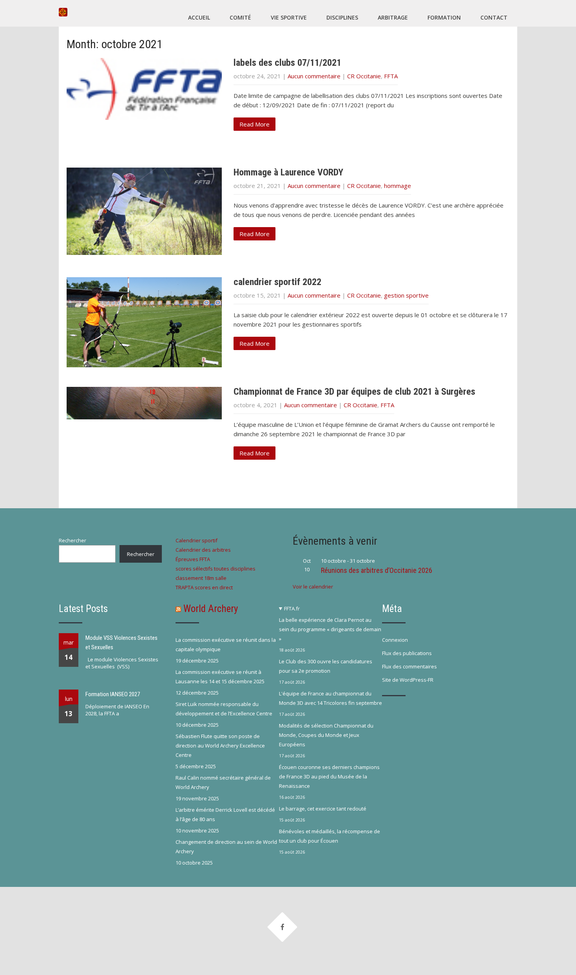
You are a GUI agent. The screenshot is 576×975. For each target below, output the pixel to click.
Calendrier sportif (196, 540)
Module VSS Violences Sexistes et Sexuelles (121, 642)
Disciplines (342, 17)
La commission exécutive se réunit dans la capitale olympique (226, 644)
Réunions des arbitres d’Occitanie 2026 (376, 570)
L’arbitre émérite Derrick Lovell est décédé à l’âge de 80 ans (225, 814)
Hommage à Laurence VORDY (288, 172)
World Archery (210, 608)
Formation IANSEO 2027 (112, 694)
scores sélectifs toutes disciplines (215, 568)
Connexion (395, 639)
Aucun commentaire (314, 76)
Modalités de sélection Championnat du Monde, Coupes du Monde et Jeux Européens (326, 735)
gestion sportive (406, 295)
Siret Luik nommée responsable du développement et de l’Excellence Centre (224, 709)
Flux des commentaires (409, 666)
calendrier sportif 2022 (277, 281)
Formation (444, 17)
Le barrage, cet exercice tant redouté (322, 808)
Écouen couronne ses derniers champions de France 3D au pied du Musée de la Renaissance (329, 776)
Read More (254, 124)
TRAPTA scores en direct (204, 587)
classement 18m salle (201, 577)
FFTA (391, 76)
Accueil (199, 17)
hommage (397, 186)
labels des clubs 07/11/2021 (287, 62)
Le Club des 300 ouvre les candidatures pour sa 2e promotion (325, 666)
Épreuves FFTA (193, 559)
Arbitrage (393, 17)
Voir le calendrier (313, 586)
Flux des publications (407, 653)
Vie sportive (289, 17)
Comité (240, 17)
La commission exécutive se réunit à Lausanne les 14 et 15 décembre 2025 (220, 676)
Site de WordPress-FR (407, 679)
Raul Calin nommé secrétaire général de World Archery (223, 782)
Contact (493, 17)
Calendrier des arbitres (203, 549)
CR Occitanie (364, 76)
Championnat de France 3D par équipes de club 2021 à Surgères (354, 391)
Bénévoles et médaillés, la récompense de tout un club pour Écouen (329, 836)
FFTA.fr (292, 608)
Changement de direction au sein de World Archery (226, 846)
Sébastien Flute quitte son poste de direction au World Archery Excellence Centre (220, 745)
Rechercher (72, 540)
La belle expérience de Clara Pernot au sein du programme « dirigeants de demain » (330, 629)
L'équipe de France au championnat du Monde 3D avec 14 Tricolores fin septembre (330, 698)
